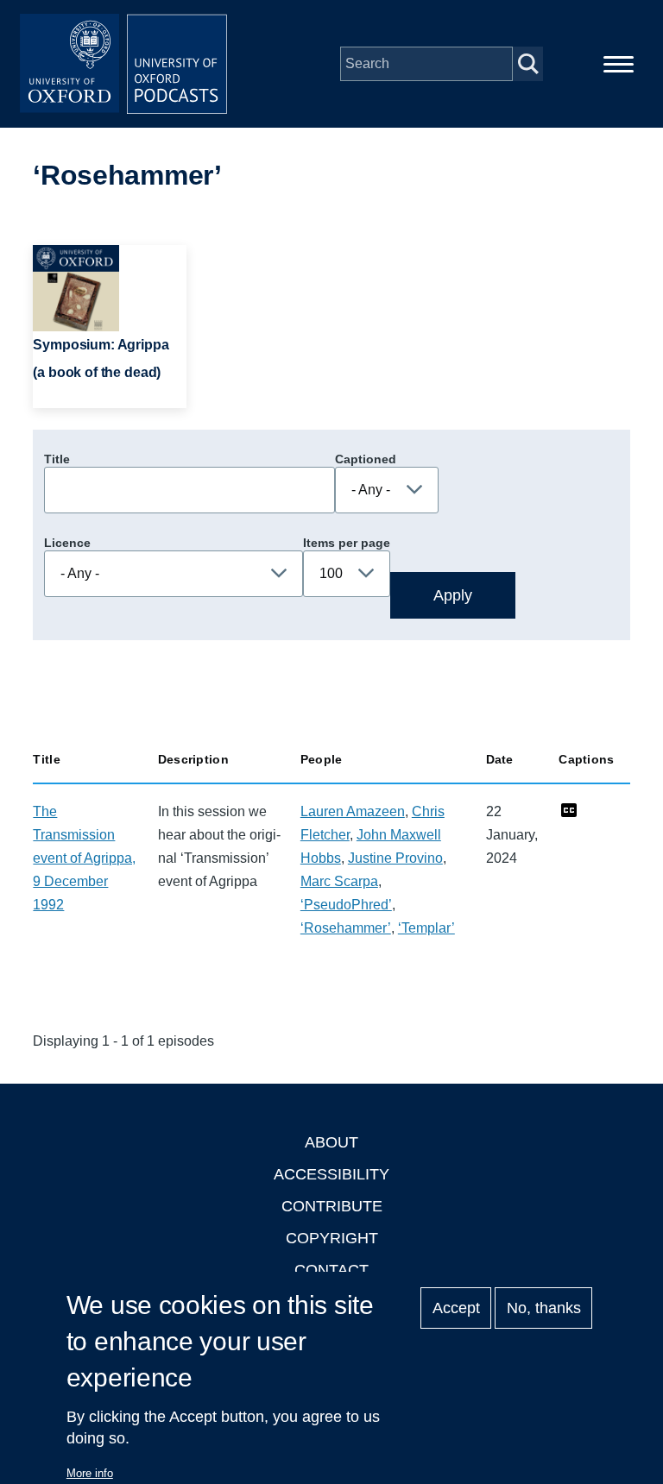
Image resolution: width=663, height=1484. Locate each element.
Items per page (346, 543)
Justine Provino (395, 858)
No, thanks (544, 1308)
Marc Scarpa (339, 881)
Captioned (365, 459)
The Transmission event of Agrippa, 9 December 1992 (84, 858)
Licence (67, 543)
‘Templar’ (426, 928)
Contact (331, 1270)
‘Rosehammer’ (345, 928)
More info (89, 1473)
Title (57, 459)
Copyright (332, 1238)
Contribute (331, 1206)
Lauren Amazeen (352, 811)
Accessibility (331, 1174)
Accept (456, 1308)
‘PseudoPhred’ (346, 904)
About (331, 1142)
